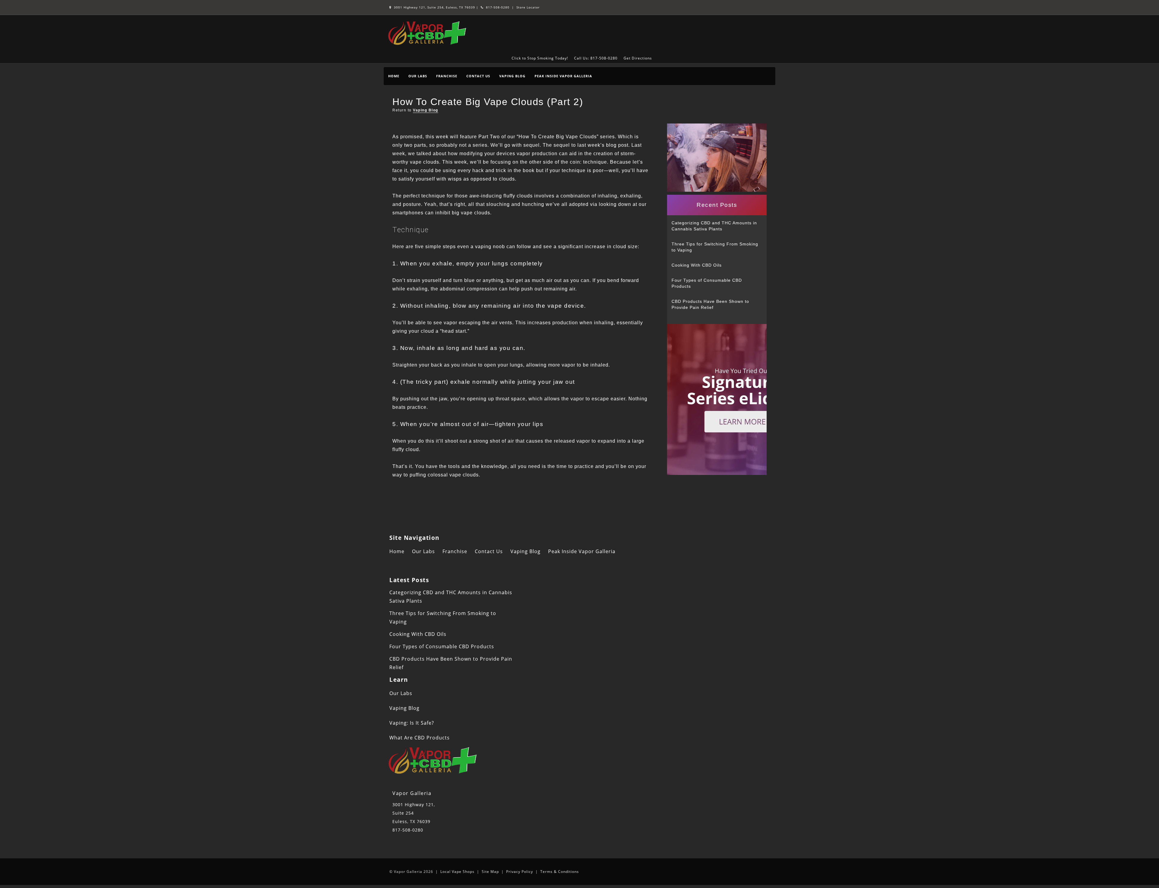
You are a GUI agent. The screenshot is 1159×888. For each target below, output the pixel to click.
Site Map (490, 871)
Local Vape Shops (457, 871)
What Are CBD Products (419, 737)
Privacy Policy (519, 871)
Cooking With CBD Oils (697, 265)
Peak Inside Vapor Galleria (563, 76)
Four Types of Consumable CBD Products (707, 283)
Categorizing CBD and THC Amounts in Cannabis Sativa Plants (714, 225)
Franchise (446, 76)
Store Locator (528, 7)
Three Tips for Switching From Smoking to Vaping (715, 247)
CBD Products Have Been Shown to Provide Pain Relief (710, 304)
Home (393, 76)
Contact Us (478, 76)
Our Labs (417, 76)
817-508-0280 (497, 7)
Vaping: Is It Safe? (411, 723)
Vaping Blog (512, 76)
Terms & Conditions (559, 871)
